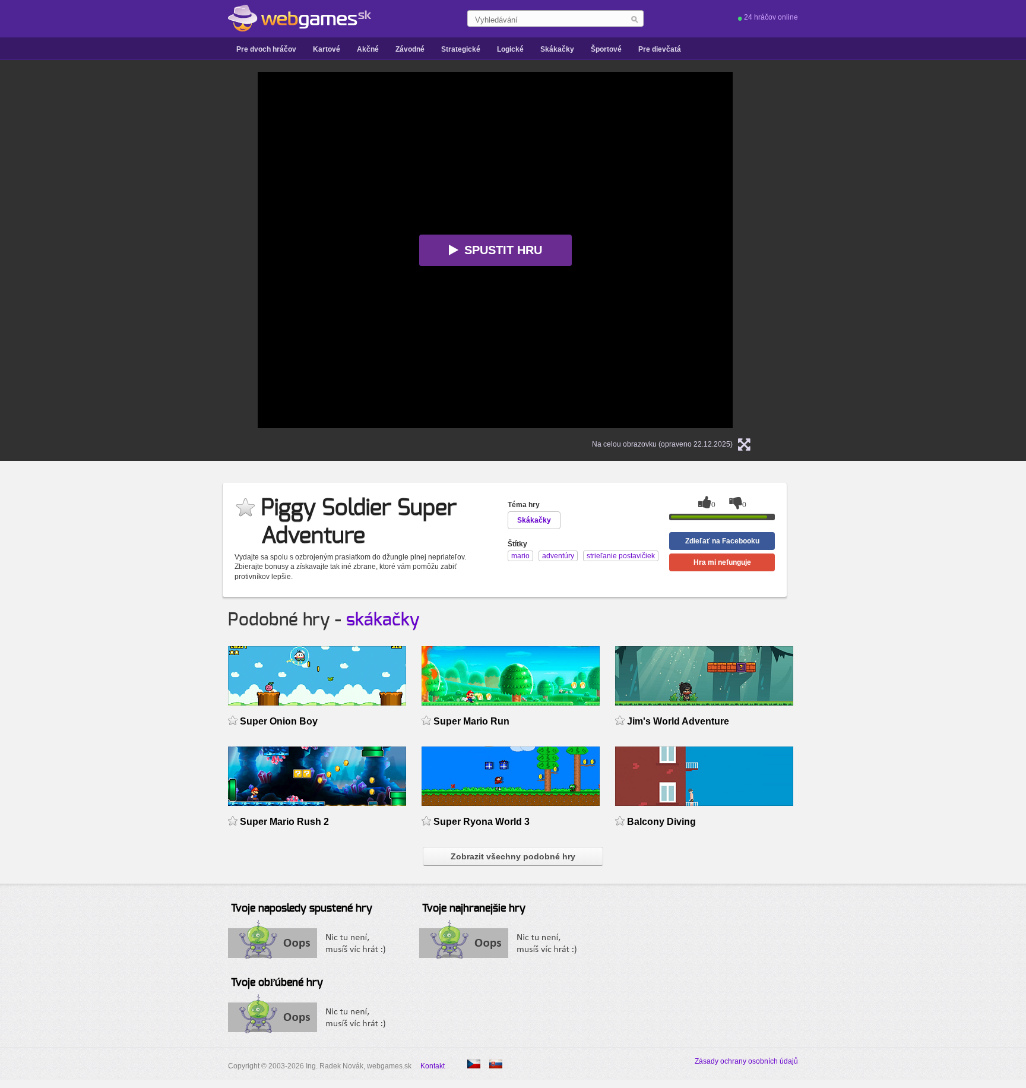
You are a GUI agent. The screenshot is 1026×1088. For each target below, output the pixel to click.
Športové (606, 49)
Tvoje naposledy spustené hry (301, 908)
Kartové (326, 49)
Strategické (460, 49)
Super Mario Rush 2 (284, 822)
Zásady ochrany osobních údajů (746, 1061)
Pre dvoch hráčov (266, 49)
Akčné (368, 49)
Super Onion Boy (279, 721)
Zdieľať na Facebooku (722, 541)
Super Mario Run (471, 721)
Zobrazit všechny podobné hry (513, 856)
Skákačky (557, 49)
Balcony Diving (661, 822)
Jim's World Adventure (678, 721)
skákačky (383, 620)
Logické (510, 49)
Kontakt (432, 1066)
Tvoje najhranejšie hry (473, 908)
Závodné (410, 49)
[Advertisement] (109, 250)
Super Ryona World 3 (481, 822)
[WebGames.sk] (299, 18)
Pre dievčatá (659, 49)
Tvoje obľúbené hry (277, 983)
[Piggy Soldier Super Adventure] (473, 1063)
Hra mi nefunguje (722, 562)
